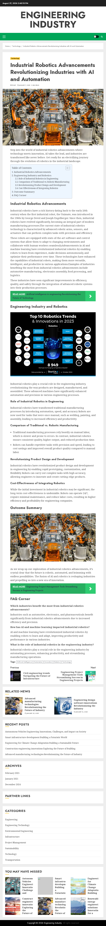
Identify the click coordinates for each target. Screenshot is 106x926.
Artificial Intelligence (24, 662)
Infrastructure (12, 836)
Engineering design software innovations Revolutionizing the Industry (85, 704)
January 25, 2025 (32, 713)
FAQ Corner (20, 195)
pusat (14, 85)
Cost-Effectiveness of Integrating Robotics (38, 188)
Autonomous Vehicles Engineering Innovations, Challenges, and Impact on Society (45, 731)
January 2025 (11, 778)
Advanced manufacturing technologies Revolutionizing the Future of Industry (35, 704)
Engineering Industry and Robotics (32, 175)
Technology (15, 58)
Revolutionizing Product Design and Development (42, 185)
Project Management (15, 842)
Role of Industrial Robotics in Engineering (38, 178)
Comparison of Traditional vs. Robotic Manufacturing (44, 182)
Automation (38, 662)
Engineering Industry (53, 19)
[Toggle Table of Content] (66, 168)
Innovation (48, 662)
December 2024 (13, 784)
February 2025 (12, 773)
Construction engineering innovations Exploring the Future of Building (40, 748)
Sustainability (12, 848)
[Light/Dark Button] (96, 36)
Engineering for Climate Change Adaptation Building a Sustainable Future (42, 742)
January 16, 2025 (82, 712)
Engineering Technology (17, 825)
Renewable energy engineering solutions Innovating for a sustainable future (94, 908)
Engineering (11, 819)
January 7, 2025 (24, 85)
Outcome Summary (24, 191)
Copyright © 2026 (35, 922)
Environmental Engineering (19, 831)
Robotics (57, 662)
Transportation (12, 859)
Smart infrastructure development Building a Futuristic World (36, 737)
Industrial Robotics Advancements (32, 171)
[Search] (101, 36)
